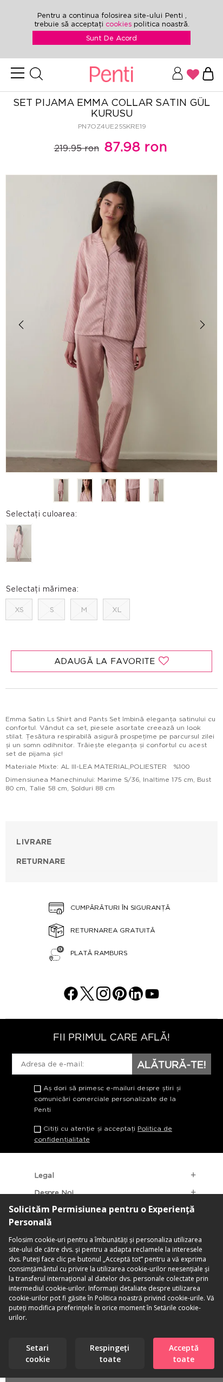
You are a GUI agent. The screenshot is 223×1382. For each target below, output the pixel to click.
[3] (109, 491)
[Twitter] (87, 997)
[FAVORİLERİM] (193, 74)
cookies (120, 23)
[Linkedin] (136, 997)
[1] (61, 491)
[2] (85, 491)
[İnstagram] (103, 997)
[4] (132, 491)
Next (202, 324)
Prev (20, 324)
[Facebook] (71, 997)
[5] (156, 491)
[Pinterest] (120, 997)
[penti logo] (111, 74)
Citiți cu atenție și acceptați (103, 1133)
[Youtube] (152, 997)
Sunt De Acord (111, 37)
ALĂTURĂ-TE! (171, 1064)
